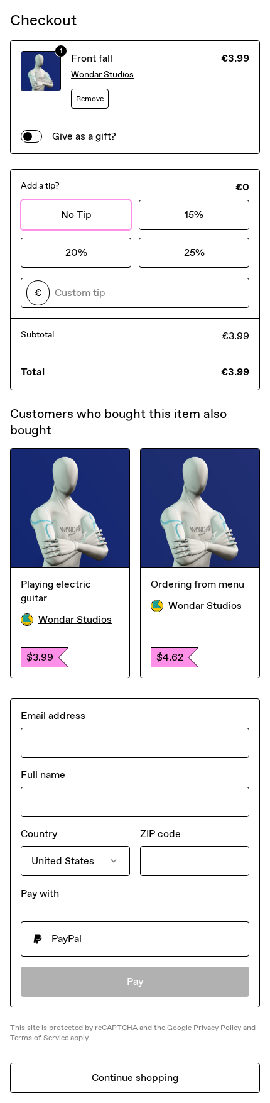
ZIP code (160, 834)
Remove (90, 98)
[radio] (135, 939)
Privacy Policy (217, 1027)
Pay (135, 981)
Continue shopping (135, 1078)
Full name (43, 775)
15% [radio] (194, 215)
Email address (53, 716)
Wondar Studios (102, 74)
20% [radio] (76, 252)
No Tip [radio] (76, 215)
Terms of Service (39, 1037)
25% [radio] (194, 252)
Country (39, 834)
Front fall (91, 58)
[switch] (31, 136)
